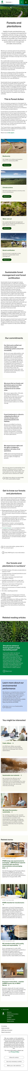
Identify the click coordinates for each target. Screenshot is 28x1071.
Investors (9, 1017)
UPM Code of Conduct (6, 1030)
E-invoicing (4, 1026)
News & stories (10, 1021)
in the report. (10, 132)
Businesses (8, 2)
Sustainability (10, 1015)
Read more (9, 671)
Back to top (6, 1009)
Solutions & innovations (12, 1014)
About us (9, 1012)
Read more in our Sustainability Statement (14, 706)
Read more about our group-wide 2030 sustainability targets (14, 478)
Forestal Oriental (6, 528)
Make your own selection (14, 1065)
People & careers (11, 1019)
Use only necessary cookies (14, 1061)
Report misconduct (6, 1032)
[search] (14, 6)
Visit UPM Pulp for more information (15, 552)
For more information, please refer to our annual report (14, 547)
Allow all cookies (14, 1057)
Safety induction (5, 1028)
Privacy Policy (15, 1052)
